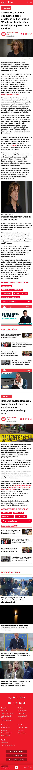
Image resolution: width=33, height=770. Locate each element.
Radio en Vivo (16, 751)
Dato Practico (22, 711)
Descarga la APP (16, 759)
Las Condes (12, 145)
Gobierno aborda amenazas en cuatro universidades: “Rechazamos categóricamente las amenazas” (15, 683)
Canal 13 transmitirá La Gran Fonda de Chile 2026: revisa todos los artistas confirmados (22, 344)
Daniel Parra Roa (12, 33)
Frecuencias (22, 733)
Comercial (4, 743)
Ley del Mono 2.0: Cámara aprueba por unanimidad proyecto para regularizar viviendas (9, 353)
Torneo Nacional (6, 720)
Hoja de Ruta (5, 736)
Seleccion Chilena (7, 713)
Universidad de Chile (6, 717)
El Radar (4, 730)
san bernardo (21, 516)
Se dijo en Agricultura (10, 297)
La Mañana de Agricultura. (10, 94)
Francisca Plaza (11, 418)
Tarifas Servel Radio (8, 745)
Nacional (6, 396)
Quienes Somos (23, 727)
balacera (6, 513)
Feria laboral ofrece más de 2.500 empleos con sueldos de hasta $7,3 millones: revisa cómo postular (22, 362)
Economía (21, 713)
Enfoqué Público (6, 733)
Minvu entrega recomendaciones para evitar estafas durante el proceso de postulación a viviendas (11, 335)
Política (6, 8)
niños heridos (7, 516)
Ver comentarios (10, 301)
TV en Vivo (16, 755)
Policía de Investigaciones (22, 485)
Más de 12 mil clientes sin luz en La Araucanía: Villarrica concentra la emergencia (14, 628)
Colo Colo (4, 711)
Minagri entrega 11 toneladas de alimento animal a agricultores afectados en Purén (13, 600)
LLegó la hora (5, 727)
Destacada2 (6, 286)
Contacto (21, 730)
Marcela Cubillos (20, 293)
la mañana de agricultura (12, 290)
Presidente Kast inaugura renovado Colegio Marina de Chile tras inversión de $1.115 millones (15, 655)
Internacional (22, 716)
